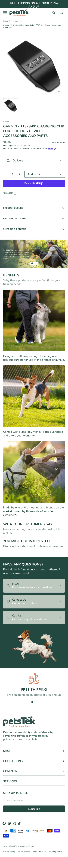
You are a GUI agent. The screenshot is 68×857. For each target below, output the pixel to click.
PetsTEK (13, 846)
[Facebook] (14, 201)
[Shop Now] (34, 6)
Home (5, 21)
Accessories (16, 21)
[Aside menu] (6, 12)
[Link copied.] (26, 201)
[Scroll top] (64, 853)
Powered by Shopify (26, 846)
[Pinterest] (20, 201)
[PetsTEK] (18, 12)
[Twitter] (8, 201)
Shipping (7, 145)
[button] (53, 12)
